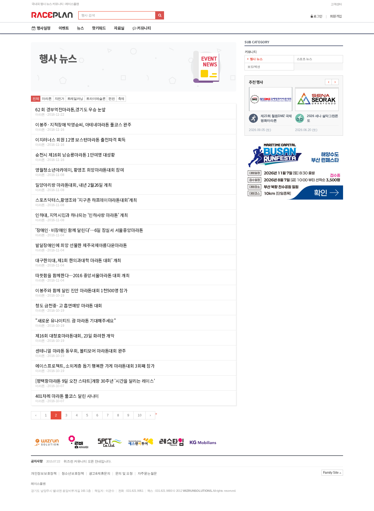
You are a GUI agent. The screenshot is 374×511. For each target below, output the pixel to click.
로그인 (317, 16)
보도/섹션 (254, 66)
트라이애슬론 (95, 99)
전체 (36, 99)
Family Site (331, 473)
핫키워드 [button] (99, 28)
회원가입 (336, 16)
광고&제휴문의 (99, 473)
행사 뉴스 (256, 59)
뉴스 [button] (80, 28)
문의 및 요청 (124, 473)
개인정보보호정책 (44, 473)
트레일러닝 (75, 99)
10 (139, 415)
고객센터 (336, 4)
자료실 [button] (119, 28)
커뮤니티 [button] (144, 28)
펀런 (111, 99)
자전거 (59, 99)
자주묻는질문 (147, 473)
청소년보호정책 (73, 473)
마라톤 (46, 99)
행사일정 (43, 28)
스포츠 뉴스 (304, 59)
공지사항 (37, 461)
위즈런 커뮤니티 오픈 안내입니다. (87, 461)
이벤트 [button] (64, 28)
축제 (121, 99)
